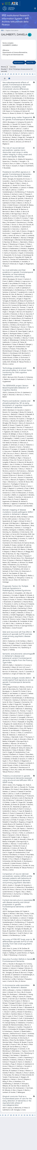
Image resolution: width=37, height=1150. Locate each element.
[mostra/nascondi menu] (35, 8)
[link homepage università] (8, 8)
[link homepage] (10, 3)
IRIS (2, 30)
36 (32, 74)
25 (3, 74)
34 (27, 74)
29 (13, 74)
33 (24, 74)
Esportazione (18, 62)
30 (16, 74)
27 (8, 74)
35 (30, 74)
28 (11, 74)
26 (5, 74)
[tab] (5, 78)
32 (21, 74)
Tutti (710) (30, 62)
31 (19, 74)
